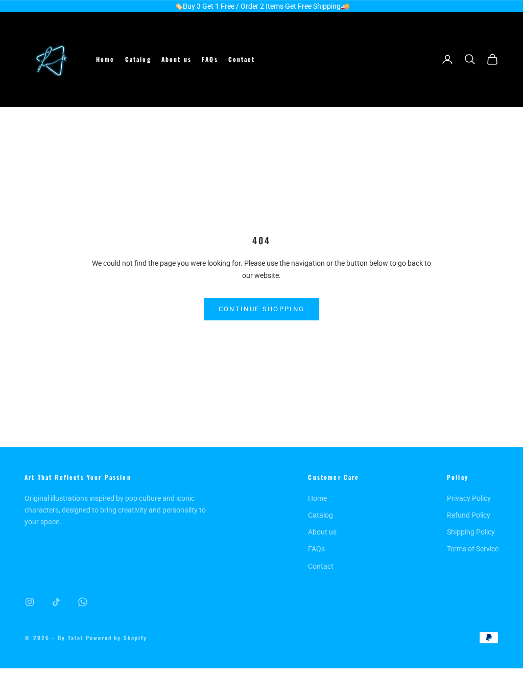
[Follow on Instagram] (30, 602)
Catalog (138, 59)
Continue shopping (262, 309)
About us (176, 59)
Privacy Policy (469, 498)
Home (105, 59)
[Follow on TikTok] (56, 602)
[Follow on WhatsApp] (83, 602)
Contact (241, 59)
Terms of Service (472, 549)
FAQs (210, 59)
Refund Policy (468, 515)
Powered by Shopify (117, 638)
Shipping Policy (471, 532)
